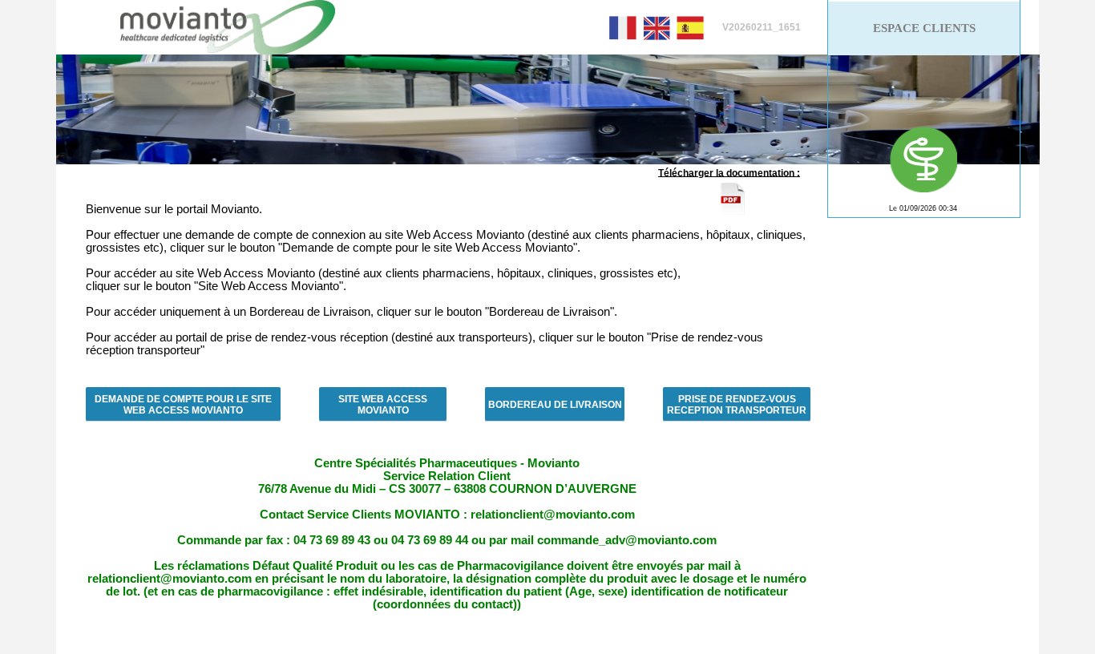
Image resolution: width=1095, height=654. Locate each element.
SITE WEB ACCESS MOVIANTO (382, 405)
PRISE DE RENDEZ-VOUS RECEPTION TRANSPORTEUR (736, 405)
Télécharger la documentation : (729, 172)
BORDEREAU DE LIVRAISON (555, 404)
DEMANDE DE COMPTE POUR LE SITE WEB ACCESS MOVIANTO (183, 405)
